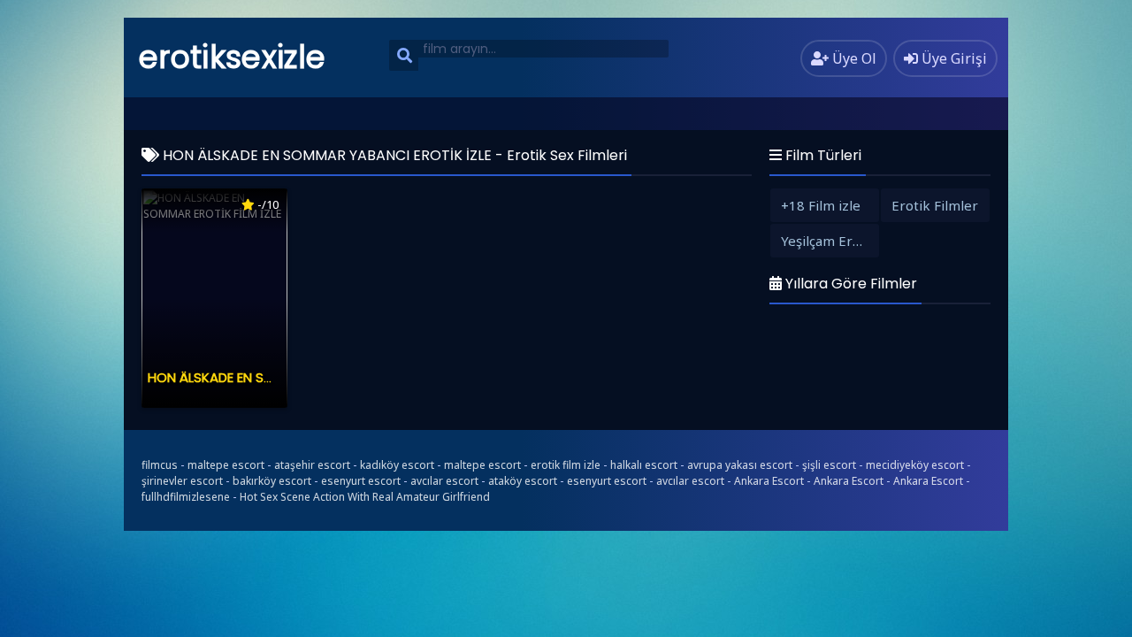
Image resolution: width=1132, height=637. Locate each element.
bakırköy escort (272, 480)
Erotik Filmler (934, 205)
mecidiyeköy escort (915, 464)
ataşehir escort (312, 464)
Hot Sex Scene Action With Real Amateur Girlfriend (365, 496)
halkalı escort (643, 464)
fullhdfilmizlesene (186, 496)
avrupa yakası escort (739, 464)
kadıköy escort (397, 464)
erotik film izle (565, 464)
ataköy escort (522, 480)
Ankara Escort (769, 480)
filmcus (160, 464)
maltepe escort (225, 464)
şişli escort (829, 464)
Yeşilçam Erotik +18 (830, 240)
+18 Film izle (820, 205)
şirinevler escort (182, 480)
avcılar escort (444, 480)
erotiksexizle (232, 57)
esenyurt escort (361, 480)
